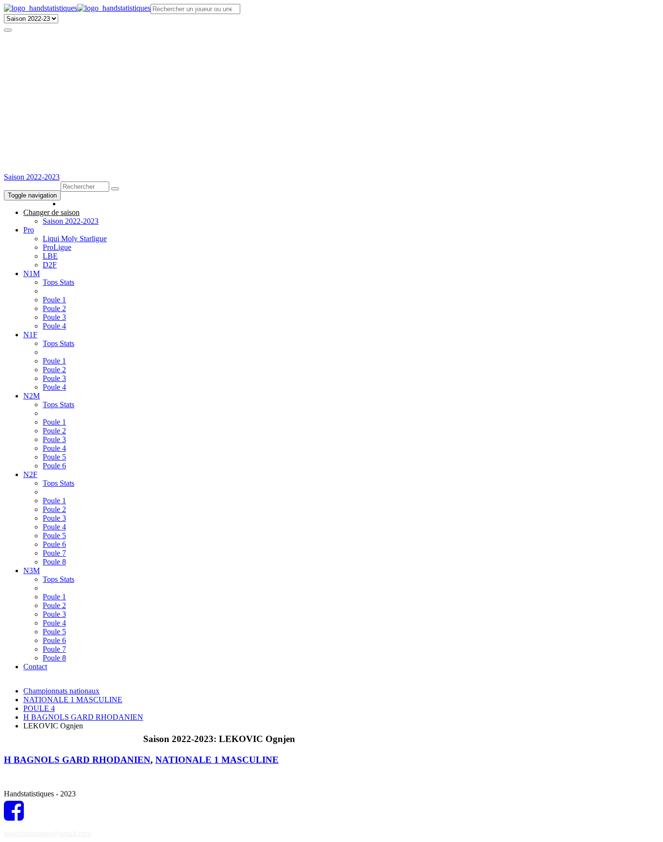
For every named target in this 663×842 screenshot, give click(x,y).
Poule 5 (54, 457)
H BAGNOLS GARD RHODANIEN (83, 717)
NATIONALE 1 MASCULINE (72, 699)
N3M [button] (31, 570)
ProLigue (57, 247)
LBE (50, 256)
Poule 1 (54, 300)
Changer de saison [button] (51, 212)
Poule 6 (54, 466)
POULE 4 (39, 708)
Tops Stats (58, 282)
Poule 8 (54, 562)
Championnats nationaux (61, 691)
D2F (50, 265)
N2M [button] (31, 396)
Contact (35, 666)
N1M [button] (31, 273)
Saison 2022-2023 (32, 177)
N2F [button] (30, 474)
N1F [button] (30, 334)
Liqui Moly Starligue (75, 238)
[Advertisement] (331, 100)
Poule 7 (54, 553)
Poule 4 (54, 326)
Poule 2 (54, 308)
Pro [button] (28, 230)
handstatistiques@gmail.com (47, 833)
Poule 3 (54, 317)
